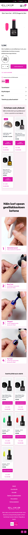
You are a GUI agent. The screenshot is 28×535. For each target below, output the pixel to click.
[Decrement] (3, 66)
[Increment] (7, 66)
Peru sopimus (14, 498)
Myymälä (14, 492)
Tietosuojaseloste (14, 502)
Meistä (14, 486)
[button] (6, 72)
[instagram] (25, 532)
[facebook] (22, 532)
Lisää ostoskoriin (18, 66)
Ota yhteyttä (14, 489)
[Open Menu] (21, 6)
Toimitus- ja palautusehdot (14, 495)
